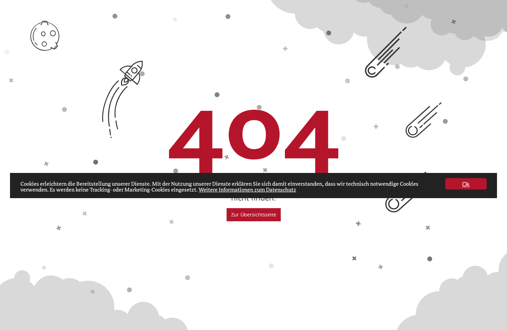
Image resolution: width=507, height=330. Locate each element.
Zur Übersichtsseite (253, 214)
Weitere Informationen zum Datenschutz (247, 189)
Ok (466, 183)
